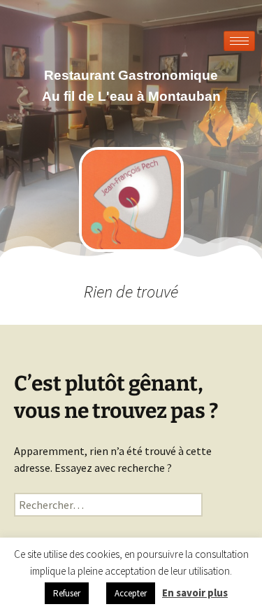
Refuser (66, 593)
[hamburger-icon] (239, 41)
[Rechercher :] (108, 505)
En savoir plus (195, 592)
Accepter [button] (131, 593)
